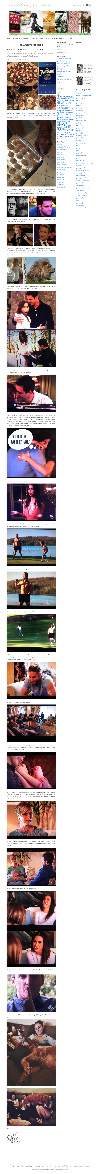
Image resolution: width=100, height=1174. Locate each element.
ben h (70, 100)
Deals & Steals (79, 115)
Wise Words (68, 136)
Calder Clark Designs (62, 151)
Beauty (78, 97)
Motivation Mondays (80, 167)
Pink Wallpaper (60, 174)
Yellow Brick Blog (61, 185)
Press (41, 38)
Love (77, 158)
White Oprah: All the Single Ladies (65, 77)
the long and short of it (62, 180)
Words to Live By (61, 82)
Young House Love (61, 187)
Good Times (79, 142)
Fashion (78, 133)
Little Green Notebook (62, 170)
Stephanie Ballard (80, 185)
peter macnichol (23, 56)
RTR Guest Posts (80, 177)
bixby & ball (62, 102)
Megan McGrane (80, 162)
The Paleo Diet (60, 76)
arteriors (60, 99)
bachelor (71, 99)
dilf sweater (50, 53)
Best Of (78, 100)
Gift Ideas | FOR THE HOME (63, 51)
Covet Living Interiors (81, 113)
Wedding (78, 200)
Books (77, 105)
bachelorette (62, 100)
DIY (77, 122)
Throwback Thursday (81, 195)
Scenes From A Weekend (82, 180)
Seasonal (78, 182)
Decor (77, 117)
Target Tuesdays (80, 190)
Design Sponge (60, 157)
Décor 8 (59, 156)
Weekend (78, 202)
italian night (26, 55)
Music (77, 168)
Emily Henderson (61, 160)
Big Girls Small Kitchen (62, 149)
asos (65, 99)
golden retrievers (68, 112)
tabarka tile (60, 133)
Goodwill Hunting (80, 143)
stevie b (64, 131)
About (47, 38)
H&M (69, 114)
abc (58, 95)
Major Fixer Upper (80, 160)
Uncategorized (79, 198)
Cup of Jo (59, 152)
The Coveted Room (80, 193)
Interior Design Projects (81, 157)
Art (77, 92)
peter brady (16, 56)
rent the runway (62, 123)
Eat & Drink (78, 128)
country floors (63, 109)
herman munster (19, 55)
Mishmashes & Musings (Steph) (83, 163)
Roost (58, 175)
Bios (77, 102)
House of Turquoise (61, 164)
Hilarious (78, 152)
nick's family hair (10, 56)
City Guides (79, 110)
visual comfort (67, 134)
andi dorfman (14, 53)
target (67, 132)
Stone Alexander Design (62, 1169)
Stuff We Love (79, 188)
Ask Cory (78, 93)
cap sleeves (44, 53)
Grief (77, 145)
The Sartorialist (60, 184)
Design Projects (79, 118)
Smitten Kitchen (60, 177)
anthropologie (65, 96)
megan (47, 55)
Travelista (78, 197)
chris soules (64, 105)
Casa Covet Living (80, 107)
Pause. (59, 74)
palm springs (65, 121)
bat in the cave (20, 53)
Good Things (79, 140)
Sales (77, 178)
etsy (69, 111)
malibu (59, 119)
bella (26, 53)
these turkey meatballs (27, 113)
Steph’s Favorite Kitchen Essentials (65, 47)
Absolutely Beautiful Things (63, 147)
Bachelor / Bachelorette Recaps (27, 51)
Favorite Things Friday (81, 135)
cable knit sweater (37, 53)
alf (9, 53)
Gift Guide (60, 112)
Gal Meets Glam (61, 162)
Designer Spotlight (80, 120)
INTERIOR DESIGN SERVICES (59, 38)
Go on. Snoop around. (83, 90)
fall (72, 110)
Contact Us (34, 38)
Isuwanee (59, 165)
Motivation (78, 165)
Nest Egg (59, 172)
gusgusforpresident (11, 55)
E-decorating (79, 127)
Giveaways (78, 138)
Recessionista (79, 172)
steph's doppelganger (32, 56)
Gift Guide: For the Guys (62, 65)
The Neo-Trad (60, 182)
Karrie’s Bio (26, 38)
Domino (78, 123)
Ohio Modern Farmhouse (82, 170)
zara (58, 138)
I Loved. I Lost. (60, 69)
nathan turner (65, 119)
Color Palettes (79, 112)
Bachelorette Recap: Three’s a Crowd (26, 49)
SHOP (71, 38)
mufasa (51, 55)
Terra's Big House (80, 192)
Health (77, 150)
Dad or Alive (60, 154)
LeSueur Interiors (61, 169)
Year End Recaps (80, 207)
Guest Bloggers (79, 147)
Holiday (78, 153)
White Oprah (79, 203)
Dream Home (79, 125)
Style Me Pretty (60, 179)
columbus (67, 107)
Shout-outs (78, 183)
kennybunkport (42, 55)
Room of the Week (80, 175)
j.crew (30, 55)
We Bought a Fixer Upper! (63, 44)
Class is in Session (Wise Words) (64, 61)
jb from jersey (35, 55)
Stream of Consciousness (82, 187)
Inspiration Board (80, 155)
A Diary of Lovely (61, 146)
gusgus (64, 114)
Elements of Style (61, 159)
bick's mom (30, 53)
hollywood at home (69, 116)
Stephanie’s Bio (16, 38)
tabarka (70, 131)
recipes (78, 173)
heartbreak (60, 116)
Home (8, 38)
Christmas (60, 107)
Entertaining (79, 132)
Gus (59, 114)
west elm (59, 136)
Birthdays (78, 103)
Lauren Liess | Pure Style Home (64, 167)
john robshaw (67, 117)
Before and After (80, 98)
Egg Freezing (79, 130)
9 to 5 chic (59, 144)
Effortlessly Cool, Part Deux (63, 63)
